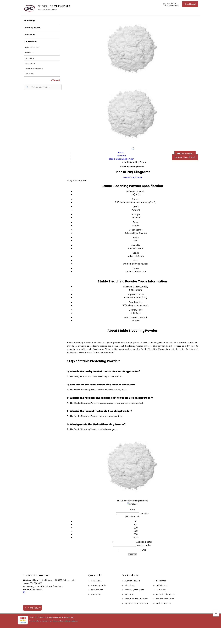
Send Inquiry (186, 153)
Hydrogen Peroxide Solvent (136, 603)
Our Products (30, 41)
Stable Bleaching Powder (121, 158)
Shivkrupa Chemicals (54, 7)
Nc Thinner (29, 53)
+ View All (55, 80)
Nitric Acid (129, 594)
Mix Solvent (29, 58)
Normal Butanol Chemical (136, 598)
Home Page (29, 20)
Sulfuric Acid (30, 63)
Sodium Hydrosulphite (34, 68)
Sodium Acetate (163, 603)
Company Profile (32, 27)
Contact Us (29, 34)
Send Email (190, 4)
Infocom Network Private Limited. (65, 621)
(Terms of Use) (68, 617)
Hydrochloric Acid (32, 47)
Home (121, 152)
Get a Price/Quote (132, 177)
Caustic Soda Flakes (165, 598)
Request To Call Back (185, 157)
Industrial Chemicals (165, 594)
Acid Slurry (29, 74)
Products (121, 155)
